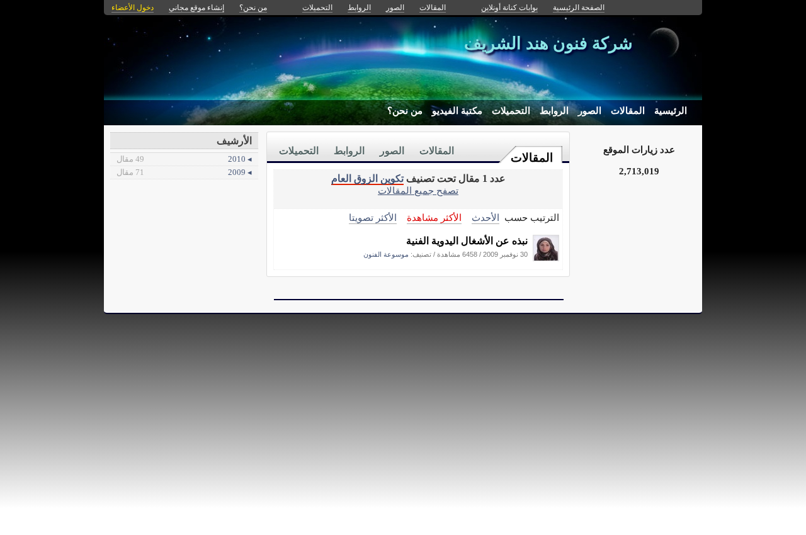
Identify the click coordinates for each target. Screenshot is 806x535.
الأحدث (485, 217)
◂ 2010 (184, 159)
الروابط (554, 111)
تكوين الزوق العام (367, 178)
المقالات (628, 111)
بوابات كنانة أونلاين (509, 7)
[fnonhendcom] (546, 257)
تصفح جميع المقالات (418, 190)
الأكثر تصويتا (373, 217)
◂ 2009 (184, 172)
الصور (589, 111)
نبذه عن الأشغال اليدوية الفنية (467, 240)
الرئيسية (670, 111)
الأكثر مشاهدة (434, 217)
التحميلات (511, 111)
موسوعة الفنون (386, 254)
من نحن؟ (405, 111)
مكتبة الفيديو (457, 111)
